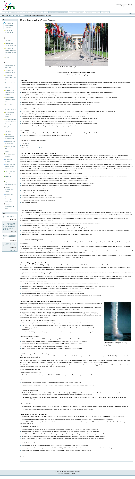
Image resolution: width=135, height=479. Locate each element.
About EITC (27, 12)
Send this (129, 463)
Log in (130, 13)
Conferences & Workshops (92, 12)
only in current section (127, 6)
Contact (130, 1)
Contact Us (105, 12)
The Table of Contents (15, 12)
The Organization (37, 12)
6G (28, 145)
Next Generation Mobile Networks (36, 148)
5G (28, 143)
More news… (13, 250)
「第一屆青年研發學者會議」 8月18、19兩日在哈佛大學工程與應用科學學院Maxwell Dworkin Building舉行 (9, 226)
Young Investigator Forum (76, 12)
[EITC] (8, 5)
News (4, 213)
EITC (4, 19)
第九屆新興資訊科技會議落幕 (9, 244)
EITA (46, 12)
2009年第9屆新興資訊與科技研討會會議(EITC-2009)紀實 (9, 237)
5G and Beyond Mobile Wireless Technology (9, 25)
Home (5, 12)
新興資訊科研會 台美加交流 (9, 217)
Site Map (118, 1)
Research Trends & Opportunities (59, 12)
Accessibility (124, 1)
